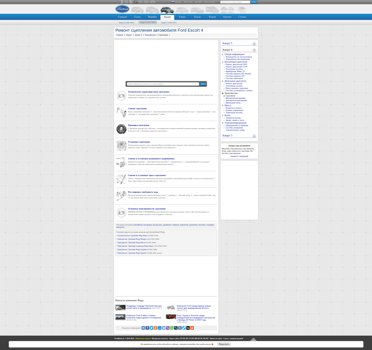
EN (181, 339)
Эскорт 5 (169, 23)
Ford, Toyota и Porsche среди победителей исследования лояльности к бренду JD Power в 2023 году (196, 318)
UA (190, 339)
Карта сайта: (174, 339)
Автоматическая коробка (236, 100)
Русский (178, 2)
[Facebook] (147, 328)
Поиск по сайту (209, 2)
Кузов (227, 115)
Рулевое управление (234, 110)
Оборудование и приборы (237, 125)
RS (193, 339)
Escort (167, 16)
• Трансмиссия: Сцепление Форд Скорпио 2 (137, 249)
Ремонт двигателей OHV (236, 64)
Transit (212, 16)
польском (201, 225)
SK (204, 339)
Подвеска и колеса (234, 108)
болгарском (147, 225)
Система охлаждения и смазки (239, 90)
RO (199, 339)
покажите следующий (239, 156)
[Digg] (188, 328)
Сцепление (230, 96)
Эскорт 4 (147, 23)
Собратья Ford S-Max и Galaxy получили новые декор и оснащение (143, 317)
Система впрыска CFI (235, 76)
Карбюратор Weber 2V (235, 71)
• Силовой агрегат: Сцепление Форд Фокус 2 (137, 236)
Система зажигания (234, 78)
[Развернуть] (254, 43)
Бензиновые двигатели (236, 62)
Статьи (242, 16)
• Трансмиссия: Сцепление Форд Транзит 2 (139, 253)
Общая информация (234, 54)
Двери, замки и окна (235, 120)
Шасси (228, 105)
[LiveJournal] (176, 328)
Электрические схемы (235, 130)
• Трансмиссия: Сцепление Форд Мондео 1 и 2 (138, 239)
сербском (175, 225)
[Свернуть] (254, 50)
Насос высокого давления (237, 88)
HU (207, 339)
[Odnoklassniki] (155, 328)
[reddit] (192, 328)
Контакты (198, 2)
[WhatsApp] (172, 328)
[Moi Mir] (159, 328)
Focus (137, 16)
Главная (122, 16)
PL (202, 339)
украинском (167, 225)
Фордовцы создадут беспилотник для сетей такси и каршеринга (144, 307)
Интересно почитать (160, 339)
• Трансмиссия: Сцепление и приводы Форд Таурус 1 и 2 (142, 246)
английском (138, 225)
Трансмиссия (231, 93)
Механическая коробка (235, 98)
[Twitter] (151, 328)
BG (184, 339)
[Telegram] (163, 328)
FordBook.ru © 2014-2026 (124, 339)
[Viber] (167, 328)
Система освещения (234, 128)
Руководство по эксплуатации (239, 57)
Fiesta (182, 16)
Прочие (227, 16)
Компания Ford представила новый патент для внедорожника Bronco (194, 308)
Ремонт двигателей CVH (236, 67)
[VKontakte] (143, 328)
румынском (193, 225)
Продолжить (224, 344)
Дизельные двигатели (235, 81)
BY (187, 339)
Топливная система (234, 69)
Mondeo (152, 16)
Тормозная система (234, 113)
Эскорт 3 (126, 23)
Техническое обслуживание (238, 59)
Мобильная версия (142, 339)
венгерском (120, 227)
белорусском (157, 225)
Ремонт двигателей (234, 83)
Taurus (197, 16)
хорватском (184, 225)
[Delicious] (184, 328)
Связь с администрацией (233, 339)
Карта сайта (188, 2)
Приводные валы (233, 103)
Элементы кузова (233, 118)
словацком (210, 225)
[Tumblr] (180, 328)
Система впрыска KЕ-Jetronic (238, 74)
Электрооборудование (236, 123)
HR (196, 339)
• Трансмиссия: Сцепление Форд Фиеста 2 (136, 243)
